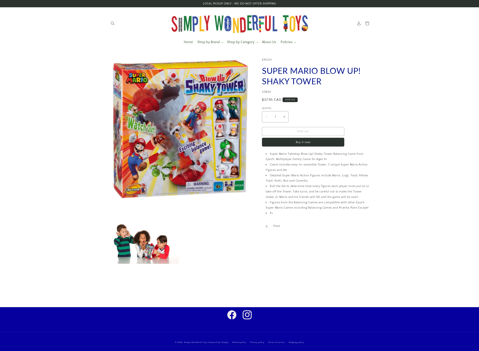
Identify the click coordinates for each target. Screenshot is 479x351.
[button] (113, 23)
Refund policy (239, 342)
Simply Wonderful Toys (196, 342)
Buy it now (303, 142)
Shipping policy (296, 342)
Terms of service (276, 342)
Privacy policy (257, 342)
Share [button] (276, 226)
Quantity (266, 108)
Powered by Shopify (218, 342)
